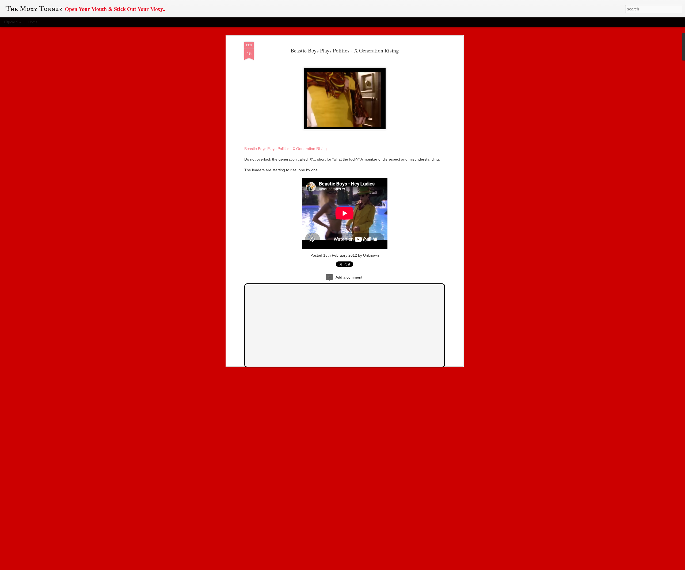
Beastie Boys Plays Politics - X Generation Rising (345, 50)
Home (32, 22)
